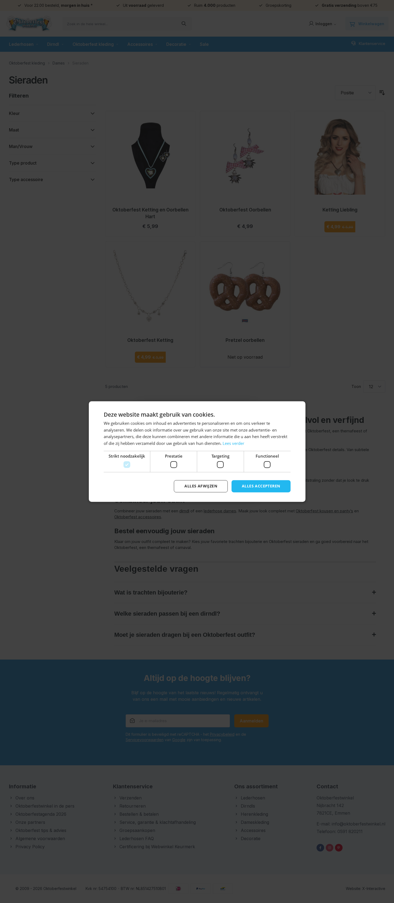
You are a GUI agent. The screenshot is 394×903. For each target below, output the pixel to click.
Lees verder (233, 443)
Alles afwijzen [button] (200, 486)
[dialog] (197, 451)
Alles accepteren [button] (261, 486)
